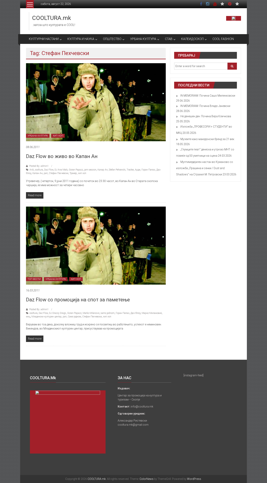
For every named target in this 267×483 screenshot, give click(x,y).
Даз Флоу (136, 313)
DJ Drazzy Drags (57, 313)
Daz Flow (48, 169)
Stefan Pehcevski (117, 169)
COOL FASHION (223, 39)
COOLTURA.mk (51, 17)
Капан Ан (37, 173)
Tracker (130, 169)
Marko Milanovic (91, 313)
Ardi (32, 169)
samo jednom (108, 313)
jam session (90, 169)
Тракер (73, 173)
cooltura (39, 169)
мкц (28, 316)
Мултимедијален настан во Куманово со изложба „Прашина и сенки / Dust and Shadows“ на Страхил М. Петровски (204, 168)
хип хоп (82, 173)
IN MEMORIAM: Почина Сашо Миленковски (207, 95)
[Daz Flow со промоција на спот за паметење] (96, 245)
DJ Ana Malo (61, 169)
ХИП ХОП (58, 135)
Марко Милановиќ (152, 313)
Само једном (74, 316)
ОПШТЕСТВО (112, 39)
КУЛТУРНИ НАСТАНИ (44, 39)
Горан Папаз (148, 169)
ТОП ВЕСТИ (34, 279)
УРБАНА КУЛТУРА (143, 39)
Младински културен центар (46, 316)
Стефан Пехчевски (58, 173)
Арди (137, 169)
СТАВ (168, 39)
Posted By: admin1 (39, 166)
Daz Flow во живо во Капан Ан (62, 156)
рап (46, 173)
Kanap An (103, 169)
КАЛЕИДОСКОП (192, 39)
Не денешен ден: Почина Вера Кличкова (205, 116)
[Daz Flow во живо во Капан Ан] (96, 102)
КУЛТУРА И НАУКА (80, 39)
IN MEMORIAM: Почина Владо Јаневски (205, 105)
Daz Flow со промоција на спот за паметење (78, 300)
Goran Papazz (76, 169)
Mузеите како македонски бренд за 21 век (207, 139)
